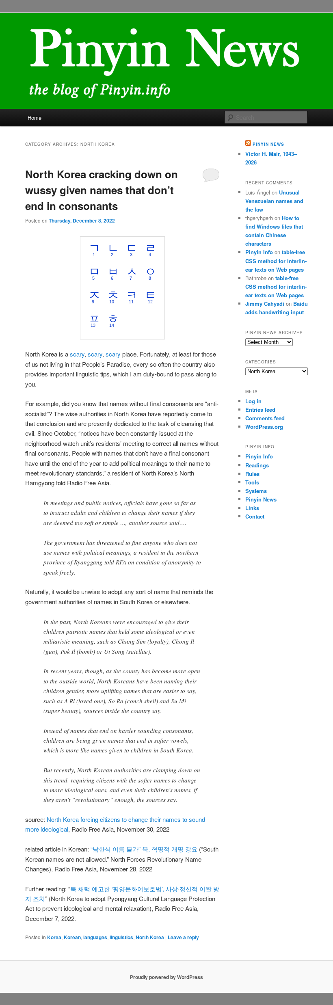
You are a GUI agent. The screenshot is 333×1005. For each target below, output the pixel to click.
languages (95, 937)
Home (34, 117)
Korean (72, 937)
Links (252, 508)
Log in (253, 401)
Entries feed (260, 409)
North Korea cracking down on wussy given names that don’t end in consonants (101, 189)
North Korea (150, 937)
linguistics (121, 937)
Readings (257, 465)
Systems (256, 491)
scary (77, 354)
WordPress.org (264, 426)
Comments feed (265, 418)
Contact (254, 516)
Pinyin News (268, 144)
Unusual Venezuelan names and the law (274, 200)
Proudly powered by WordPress (166, 977)
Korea (54, 937)
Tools (252, 482)
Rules (252, 474)
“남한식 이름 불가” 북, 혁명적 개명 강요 (144, 849)
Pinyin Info (259, 252)
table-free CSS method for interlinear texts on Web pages (276, 260)
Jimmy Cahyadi (264, 303)
